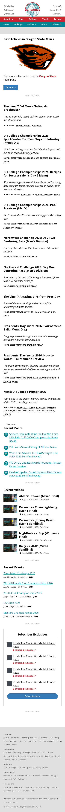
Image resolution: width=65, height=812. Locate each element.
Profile (40, 756)
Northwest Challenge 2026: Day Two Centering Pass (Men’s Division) (29, 239)
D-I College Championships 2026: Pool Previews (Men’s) (29, 206)
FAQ (14, 779)
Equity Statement (10, 741)
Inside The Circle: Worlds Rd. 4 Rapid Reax (34, 644)
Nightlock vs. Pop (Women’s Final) (39, 534)
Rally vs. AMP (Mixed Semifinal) (33, 547)
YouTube (7, 787)
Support (7, 779)
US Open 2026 (11, 603)
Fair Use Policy (26, 741)
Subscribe (54, 10)
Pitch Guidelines (47, 741)
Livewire (22, 759)
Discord (9, 10)
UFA (19, 767)
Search (56, 13)
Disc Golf (10, 13)
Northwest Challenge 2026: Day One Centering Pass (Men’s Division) (29, 268)
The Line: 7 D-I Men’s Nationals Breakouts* (25, 108)
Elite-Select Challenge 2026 (19, 573)
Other (15, 756)
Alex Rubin (23, 158)
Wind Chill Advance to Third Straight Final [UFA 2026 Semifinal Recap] (33, 454)
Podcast (23, 756)
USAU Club (22, 577)
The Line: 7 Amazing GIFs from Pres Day (31, 296)
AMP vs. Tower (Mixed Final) (39, 496)
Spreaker (17, 791)
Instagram (28, 787)
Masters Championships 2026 (21, 612)
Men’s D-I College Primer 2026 (24, 392)
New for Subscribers (22, 775)
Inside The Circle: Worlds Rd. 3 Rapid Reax (34, 657)
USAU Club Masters (24, 616)
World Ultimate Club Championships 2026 (28, 583)
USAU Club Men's (42, 514)
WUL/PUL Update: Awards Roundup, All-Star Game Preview (35, 464)
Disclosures (34, 737)
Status (59, 741)
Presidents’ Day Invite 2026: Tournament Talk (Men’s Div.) (32, 327)
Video (6, 315)
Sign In (56, 6)
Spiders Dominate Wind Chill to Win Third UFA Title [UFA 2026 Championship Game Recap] (33, 437)
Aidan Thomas (23, 125)
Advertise (15, 737)
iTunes (26, 791)
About (6, 737)
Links (44, 752)
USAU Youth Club (23, 597)
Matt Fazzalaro (25, 345)
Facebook (17, 787)
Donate (44, 737)
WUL (30, 767)
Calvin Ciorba (34, 410)
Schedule (10, 6)
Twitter (37, 787)
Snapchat (7, 791)
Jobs (36, 741)
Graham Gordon (38, 224)
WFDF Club (22, 587)
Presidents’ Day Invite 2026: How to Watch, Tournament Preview (28, 357)
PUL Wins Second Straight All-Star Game (33, 447)
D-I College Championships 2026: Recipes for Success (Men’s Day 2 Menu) (32, 173)
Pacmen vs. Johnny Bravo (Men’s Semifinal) (37, 521)
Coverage (49, 410)
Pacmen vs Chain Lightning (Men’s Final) (38, 508)
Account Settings (49, 775)
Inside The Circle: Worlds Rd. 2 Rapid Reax (34, 670)
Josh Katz (18, 410)
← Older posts (9, 424)
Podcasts (31, 24)
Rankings (18, 24)
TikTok (54, 787)
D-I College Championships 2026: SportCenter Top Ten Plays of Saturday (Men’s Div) (31, 139)
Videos (44, 24)
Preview (18, 227)
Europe (58, 19)
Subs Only (57, 24)
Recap (6, 161)
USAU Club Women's (43, 540)
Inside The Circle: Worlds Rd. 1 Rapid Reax (34, 683)
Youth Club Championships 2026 (22, 593)
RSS (32, 791)
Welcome (7, 775)
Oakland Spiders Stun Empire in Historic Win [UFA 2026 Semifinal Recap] (35, 473)
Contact (24, 737)
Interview (36, 752)
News (6, 24)
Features (7, 752)
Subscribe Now (32, 696)
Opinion (37, 125)
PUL (25, 767)
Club (21, 19)
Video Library (11, 744)
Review (6, 759)
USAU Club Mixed (42, 499)
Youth (45, 19)
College (33, 19)
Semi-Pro (8, 19)
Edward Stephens (26, 312)
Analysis (42, 312)
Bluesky (46, 787)
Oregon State (47, 76)
